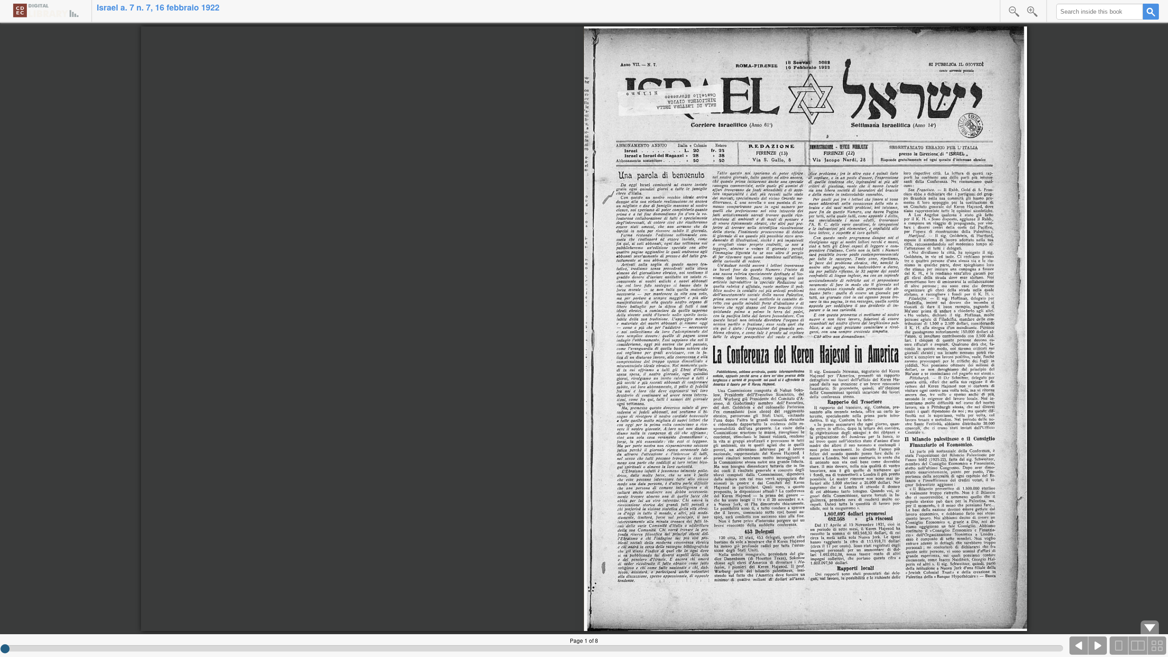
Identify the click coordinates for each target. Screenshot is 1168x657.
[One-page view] (1119, 645)
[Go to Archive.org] (45, 10)
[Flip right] (1098, 645)
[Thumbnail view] (1156, 645)
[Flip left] (1079, 645)
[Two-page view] (1138, 645)
